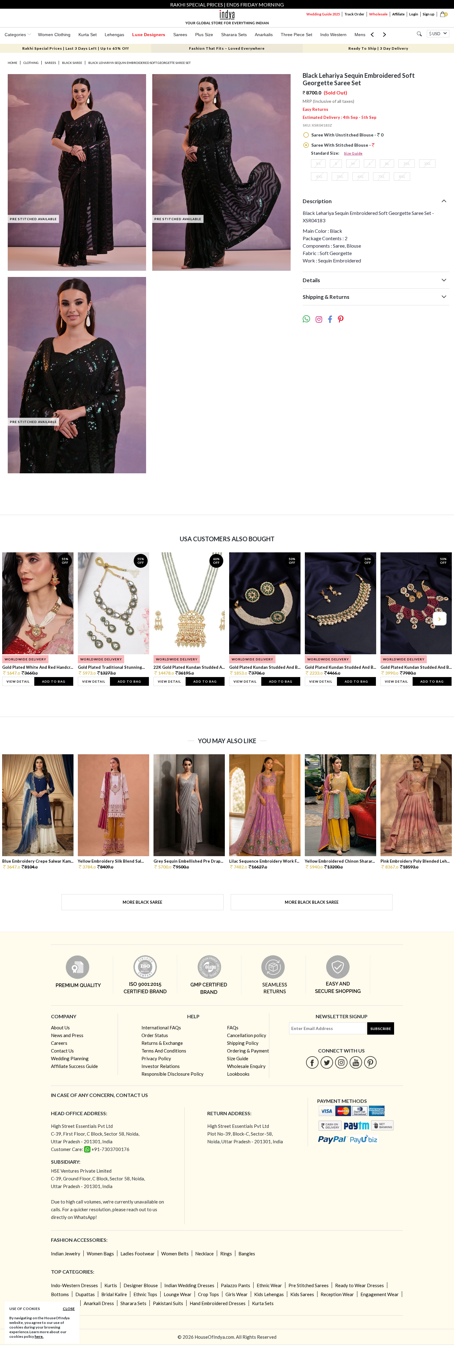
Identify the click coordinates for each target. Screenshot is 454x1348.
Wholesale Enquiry (246, 1066)
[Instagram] (341, 1062)
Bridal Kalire (114, 1294)
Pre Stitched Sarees (308, 1285)
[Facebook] (312, 1062)
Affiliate (398, 14)
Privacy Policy (156, 1058)
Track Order (354, 14)
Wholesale (378, 14)
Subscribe (380, 1028)
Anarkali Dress (99, 1303)
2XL (406, 163)
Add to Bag (53, 681)
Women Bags (100, 1253)
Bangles (246, 1253)
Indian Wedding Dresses (189, 1285)
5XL (340, 176)
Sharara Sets (234, 34)
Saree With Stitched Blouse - (341, 145)
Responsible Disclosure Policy (172, 1074)
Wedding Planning (70, 1058)
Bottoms (60, 1294)
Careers (59, 1043)
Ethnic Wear (269, 1285)
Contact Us (62, 1050)
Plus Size (204, 34)
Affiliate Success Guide (74, 1066)
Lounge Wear (177, 1294)
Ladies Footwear (137, 1253)
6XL (360, 176)
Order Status (154, 1035)
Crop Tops (208, 1294)
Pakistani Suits (168, 1303)
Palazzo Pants (235, 1285)
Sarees (180, 34)
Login (413, 14)
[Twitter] (327, 1062)
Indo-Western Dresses (74, 1285)
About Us (60, 1027)
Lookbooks (238, 1074)
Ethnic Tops (145, 1294)
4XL (319, 176)
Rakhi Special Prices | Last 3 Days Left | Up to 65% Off (75, 48)
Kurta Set (87, 34)
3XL (427, 163)
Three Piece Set (296, 34)
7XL (381, 176)
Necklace (204, 1253)
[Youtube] (356, 1062)
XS (318, 163)
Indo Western (333, 34)
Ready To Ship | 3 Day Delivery (378, 48)
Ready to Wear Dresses (359, 1285)
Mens (360, 34)
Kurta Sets (263, 1303)
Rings (226, 1253)
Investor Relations (160, 1066)
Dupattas (85, 1294)
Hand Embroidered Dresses (218, 1303)
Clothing (31, 63)
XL (387, 163)
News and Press (67, 1035)
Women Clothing (54, 34)
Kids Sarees (302, 1294)
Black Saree (72, 63)
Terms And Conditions (163, 1050)
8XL (402, 176)
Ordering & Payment (248, 1050)
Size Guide (353, 153)
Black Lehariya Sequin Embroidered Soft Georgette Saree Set (139, 63)
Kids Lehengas (269, 1294)
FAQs (232, 1027)
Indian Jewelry (65, 1253)
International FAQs (161, 1027)
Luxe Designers (148, 34)
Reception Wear (337, 1294)
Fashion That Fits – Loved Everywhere (227, 48)
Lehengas (114, 34)
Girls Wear (236, 1294)
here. (39, 1336)
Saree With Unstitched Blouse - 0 (346, 134)
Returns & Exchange (162, 1043)
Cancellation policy (246, 1035)
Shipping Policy (243, 1043)
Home (12, 63)
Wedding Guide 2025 (323, 14)
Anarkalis (264, 34)
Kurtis (110, 1285)
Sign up (429, 14)
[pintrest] (370, 1062)
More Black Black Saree (311, 902)
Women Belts (175, 1253)
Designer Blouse (141, 1285)
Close (69, 1308)
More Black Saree (142, 902)
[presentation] (15, 619)
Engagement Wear (379, 1294)
